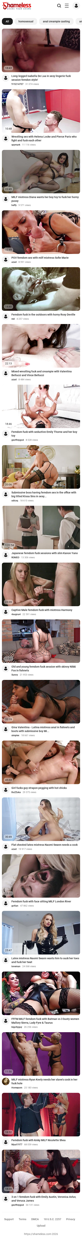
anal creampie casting (56, 21)
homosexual (25, 21)
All (7, 21)
